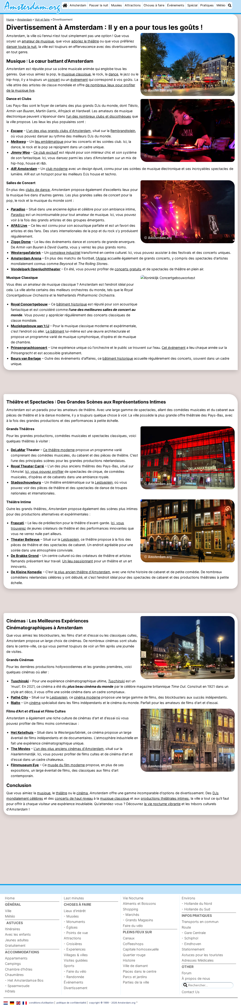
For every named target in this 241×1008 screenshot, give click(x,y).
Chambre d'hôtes (18, 969)
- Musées (71, 916)
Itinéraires (12, 929)
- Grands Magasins (138, 920)
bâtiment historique (71, 304)
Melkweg (18, 142)
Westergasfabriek (26, 253)
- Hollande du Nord (197, 903)
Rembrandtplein (122, 131)
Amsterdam (78, 5)
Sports (69, 966)
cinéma (34, 703)
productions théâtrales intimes (165, 798)
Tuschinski (20, 681)
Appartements (16, 958)
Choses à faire (154, 5)
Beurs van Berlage (26, 358)
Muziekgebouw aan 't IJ (30, 326)
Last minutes (74, 898)
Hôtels (10, 991)
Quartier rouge (134, 955)
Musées (116, 5)
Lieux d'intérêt (75, 911)
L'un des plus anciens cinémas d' (69, 749)
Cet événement (173, 348)
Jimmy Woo (20, 152)
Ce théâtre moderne (59, 450)
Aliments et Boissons (139, 903)
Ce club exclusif (45, 152)
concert (54, 80)
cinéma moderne (87, 697)
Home (10, 898)
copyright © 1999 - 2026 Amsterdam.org (112, 1002)
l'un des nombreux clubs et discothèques (98, 116)
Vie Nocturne (133, 898)
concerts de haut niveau (74, 798)
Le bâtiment (55, 331)
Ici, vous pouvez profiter (44, 471)
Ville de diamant (135, 966)
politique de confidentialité (71, 1002)
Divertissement (75, 988)
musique (43, 793)
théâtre (61, 793)
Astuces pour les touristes (202, 955)
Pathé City (19, 697)
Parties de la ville (136, 982)
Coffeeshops (133, 944)
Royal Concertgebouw (29, 304)
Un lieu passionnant (77, 561)
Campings (13, 964)
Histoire (129, 960)
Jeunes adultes (17, 940)
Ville (8, 911)
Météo (221, 5)
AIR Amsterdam (24, 169)
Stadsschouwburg (26, 482)
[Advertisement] (121, 382)
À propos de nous (196, 978)
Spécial (192, 5)
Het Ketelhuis (22, 732)
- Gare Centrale (194, 933)
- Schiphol (190, 938)
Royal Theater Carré (27, 466)
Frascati (17, 523)
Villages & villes (76, 955)
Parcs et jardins (135, 977)
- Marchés (131, 915)
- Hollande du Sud (196, 909)
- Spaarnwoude (17, 986)
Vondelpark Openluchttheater (35, 269)
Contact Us (191, 992)
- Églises (71, 927)
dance (113, 74)
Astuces (14, 923)
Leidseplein (58, 697)
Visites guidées (76, 960)
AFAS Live (19, 225)
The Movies (20, 749)
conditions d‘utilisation (41, 1002)
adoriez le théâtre (85, 41)
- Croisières (73, 944)
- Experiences (75, 949)
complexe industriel (65, 253)
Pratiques (207, 5)
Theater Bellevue (25, 539)
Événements (175, 5)
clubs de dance (38, 190)
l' (101, 258)
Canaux (129, 938)
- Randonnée (74, 977)
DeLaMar (18, 450)
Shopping (130, 909)
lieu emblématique (49, 142)
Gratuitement (15, 945)
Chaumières (14, 975)
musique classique (76, 74)
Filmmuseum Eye (25, 765)
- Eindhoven (191, 944)
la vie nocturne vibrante (162, 804)
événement (79, 80)
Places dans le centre (139, 971)
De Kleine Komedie (26, 572)
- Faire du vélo (75, 971)
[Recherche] (229, 5)
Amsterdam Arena (26, 258)
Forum (187, 973)
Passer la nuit (98, 5)
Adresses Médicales (198, 960)
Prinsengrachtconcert (29, 348)
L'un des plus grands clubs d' (58, 131)
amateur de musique (38, 41)
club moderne (57, 169)
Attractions (133, 5)
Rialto (15, 703)
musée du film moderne (66, 765)
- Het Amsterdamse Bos (24, 980)
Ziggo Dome (21, 242)
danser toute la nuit (21, 47)
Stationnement (193, 949)
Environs (188, 898)
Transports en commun (200, 922)
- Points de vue (76, 933)
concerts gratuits (128, 269)
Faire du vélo (133, 926)
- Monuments (74, 922)
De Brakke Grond (25, 556)
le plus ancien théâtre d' (82, 572)
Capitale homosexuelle (141, 949)
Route (186, 927)
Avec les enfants (18, 934)
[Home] (65, 5)
